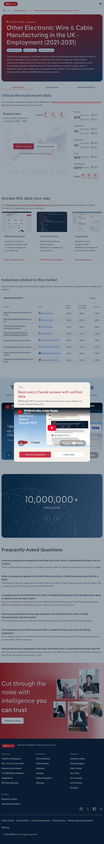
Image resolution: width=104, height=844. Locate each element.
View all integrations (35, 454)
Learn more (69, 454)
